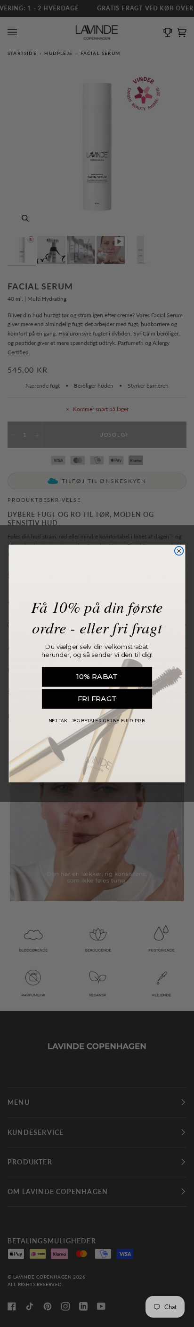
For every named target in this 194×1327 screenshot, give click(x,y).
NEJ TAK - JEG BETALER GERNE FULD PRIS (97, 720)
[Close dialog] (179, 550)
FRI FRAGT (97, 699)
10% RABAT (96, 676)
